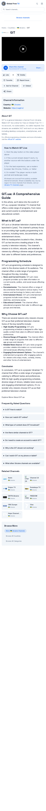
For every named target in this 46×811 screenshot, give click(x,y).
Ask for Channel (12, 86)
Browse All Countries (13, 536)
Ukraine (16, 105)
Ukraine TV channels (11, 185)
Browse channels (23, 18)
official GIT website (14, 139)
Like (7, 75)
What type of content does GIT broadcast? (22, 425)
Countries (11, 28)
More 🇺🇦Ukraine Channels (15, 531)
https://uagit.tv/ (18, 108)
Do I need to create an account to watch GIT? (23, 440)
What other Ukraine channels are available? (22, 463)
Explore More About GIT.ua (13, 397)
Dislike (22, 75)
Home (4, 28)
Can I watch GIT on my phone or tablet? (21, 456)
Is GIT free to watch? (13, 409)
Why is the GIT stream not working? (19, 448)
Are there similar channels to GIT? (19, 433)
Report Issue (24, 80)
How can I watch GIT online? (16, 417)
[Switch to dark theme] (37, 4)
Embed (28, 86)
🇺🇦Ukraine (21, 28)
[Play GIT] (23, 49)
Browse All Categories (14, 541)
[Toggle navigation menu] (42, 3)
